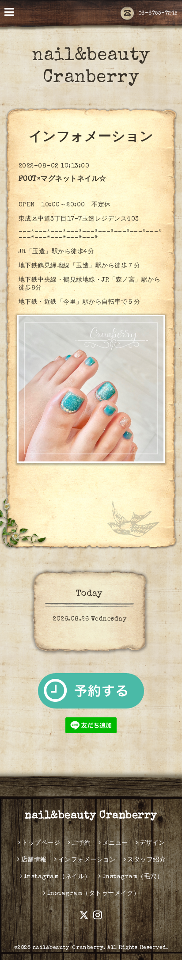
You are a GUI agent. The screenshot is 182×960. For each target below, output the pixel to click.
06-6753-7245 (158, 13)
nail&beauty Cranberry (91, 816)
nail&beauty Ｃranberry (68, 948)
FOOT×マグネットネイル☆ (62, 179)
